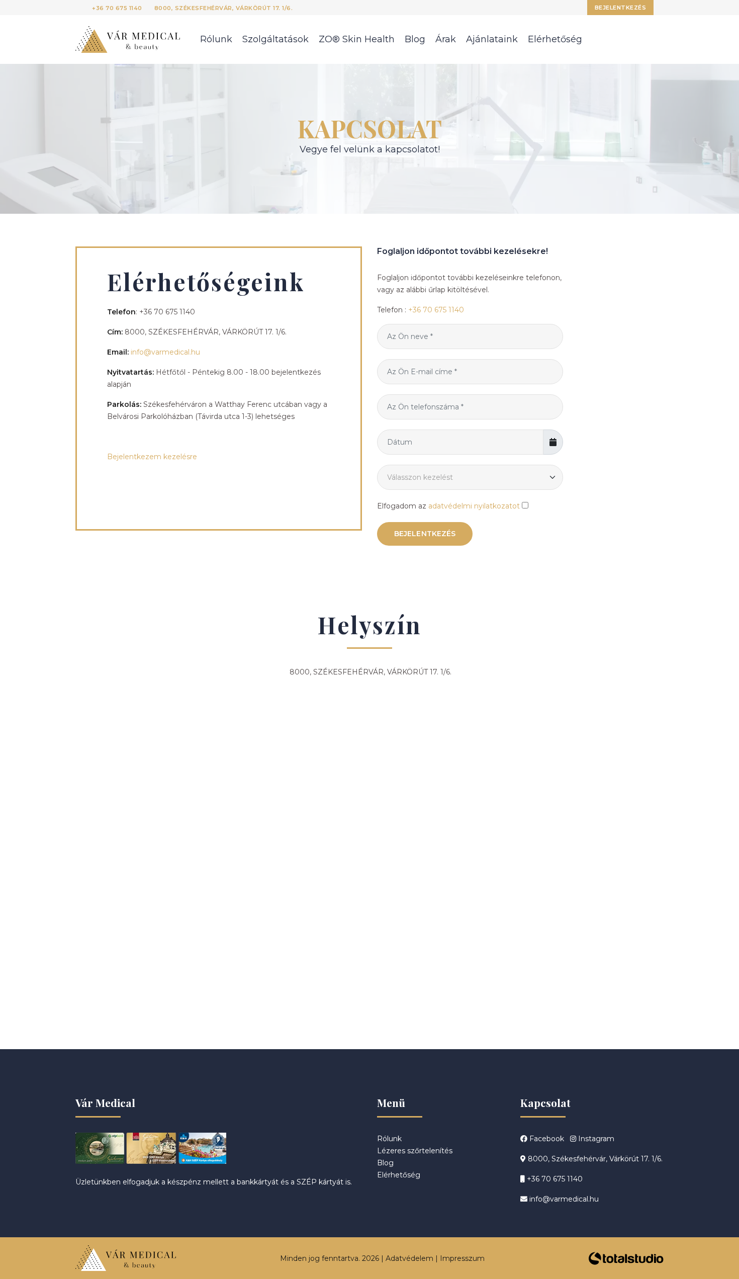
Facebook (545, 1138)
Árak (445, 39)
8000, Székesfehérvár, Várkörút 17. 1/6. (223, 8)
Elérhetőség (555, 39)
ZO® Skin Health (357, 39)
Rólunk (216, 39)
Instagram (595, 1138)
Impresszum (462, 1258)
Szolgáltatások (275, 39)
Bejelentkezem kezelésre (152, 456)
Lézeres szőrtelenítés (414, 1150)
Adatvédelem (409, 1258)
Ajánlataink (492, 39)
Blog (415, 39)
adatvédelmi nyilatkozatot (474, 505)
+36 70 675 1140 (117, 8)
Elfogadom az (448, 505)
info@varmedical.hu (165, 352)
